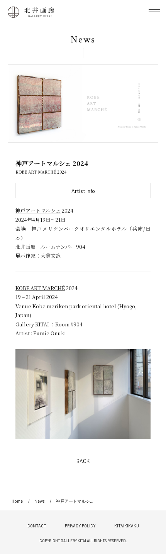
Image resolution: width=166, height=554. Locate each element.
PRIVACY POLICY (80, 525)
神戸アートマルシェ (38, 210)
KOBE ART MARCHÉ (40, 288)
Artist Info (83, 190)
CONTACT (36, 525)
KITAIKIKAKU (126, 525)
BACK (83, 461)
